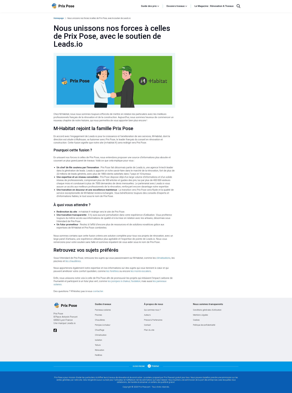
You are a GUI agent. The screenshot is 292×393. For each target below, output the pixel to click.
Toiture (98, 345)
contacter (98, 291)
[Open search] (238, 6)
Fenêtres (98, 355)
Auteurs (147, 315)
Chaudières (100, 320)
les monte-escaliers (141, 271)
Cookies (196, 320)
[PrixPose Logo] (65, 305)
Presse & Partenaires (153, 320)
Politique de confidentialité (204, 325)
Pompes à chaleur (102, 325)
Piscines (98, 315)
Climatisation (100, 335)
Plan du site (149, 330)
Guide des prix (149, 6)
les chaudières (73, 261)
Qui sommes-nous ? (152, 310)
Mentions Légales (200, 315)
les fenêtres (112, 271)
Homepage (59, 18)
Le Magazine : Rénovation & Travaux (214, 6)
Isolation (98, 340)
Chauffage (99, 330)
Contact (147, 325)
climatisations (163, 258)
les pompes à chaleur (119, 281)
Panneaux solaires (103, 310)
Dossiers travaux (176, 6)
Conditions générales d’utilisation (207, 310)
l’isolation (135, 281)
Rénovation (99, 350)
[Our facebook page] (55, 330)
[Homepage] (95, 6)
